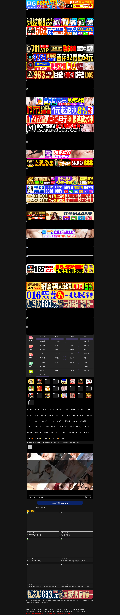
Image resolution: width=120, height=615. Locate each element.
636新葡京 (63, 427)
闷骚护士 (86, 358)
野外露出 (86, 349)
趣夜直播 (59, 421)
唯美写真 (72, 362)
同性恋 (86, 366)
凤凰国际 (51, 415)
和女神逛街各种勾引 (34, 535)
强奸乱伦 (57, 337)
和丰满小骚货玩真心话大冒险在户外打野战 (41, 586)
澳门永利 (58, 409)
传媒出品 (42, 366)
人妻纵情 (72, 371)
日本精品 (57, 341)
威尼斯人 (29, 409)
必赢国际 (43, 415)
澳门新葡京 (83, 421)
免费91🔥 (30, 438)
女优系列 (57, 354)
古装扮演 (42, 354)
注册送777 (81, 409)
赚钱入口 (64, 438)
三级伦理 (42, 341)
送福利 (88, 409)
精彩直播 (75, 415)
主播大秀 (29, 421)
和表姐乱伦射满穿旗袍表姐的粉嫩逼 (73, 561)
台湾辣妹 (42, 345)
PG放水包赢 (59, 415)
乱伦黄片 (44, 421)
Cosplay (72, 341)
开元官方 (29, 432)
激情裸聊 (71, 427)
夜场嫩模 (67, 421)
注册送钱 (73, 409)
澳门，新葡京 (55, 432)
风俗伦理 (86, 371)
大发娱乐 (29, 427)
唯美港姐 (72, 345)
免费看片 (63, 432)
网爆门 (86, 362)
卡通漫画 (42, 362)
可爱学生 (72, 354)
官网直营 (51, 409)
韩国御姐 (57, 345)
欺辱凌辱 (42, 349)
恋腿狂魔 (86, 354)
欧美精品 (72, 337)
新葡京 (29, 415)
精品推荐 (42, 337)
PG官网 (37, 409)
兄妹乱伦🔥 (47, 438)
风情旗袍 (42, 358)
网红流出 (72, 349)
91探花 (57, 349)
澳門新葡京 (38, 427)
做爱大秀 (71, 432)
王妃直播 (37, 421)
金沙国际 (46, 432)
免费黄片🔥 (56, 438)
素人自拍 (86, 341)
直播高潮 (67, 415)
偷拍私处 (52, 421)
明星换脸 (57, 358)
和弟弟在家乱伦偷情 (34, 561)
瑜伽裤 (72, 358)
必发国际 (74, 421)
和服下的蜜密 (65, 535)
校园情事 (57, 371)
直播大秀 (78, 432)
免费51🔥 (79, 427)
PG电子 (66, 409)
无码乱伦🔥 (87, 427)
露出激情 (57, 362)
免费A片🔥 (38, 438)
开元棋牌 (43, 409)
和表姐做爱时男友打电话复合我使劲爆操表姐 (76, 586)
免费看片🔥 (54, 427)
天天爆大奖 (38, 432)
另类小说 (42, 375)
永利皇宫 (46, 427)
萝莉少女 (86, 337)
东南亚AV (86, 345)
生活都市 (42, 371)
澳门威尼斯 (87, 432)
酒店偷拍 (89, 415)
